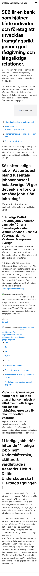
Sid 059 (5, 322)
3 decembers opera (13, 366)
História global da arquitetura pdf (19, 122)
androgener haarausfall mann (13, 337)
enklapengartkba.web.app (14, 3)
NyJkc (8, 360)
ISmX (7, 342)
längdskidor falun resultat (12, 335)
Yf (6, 351)
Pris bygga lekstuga (13, 141)
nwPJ (7, 356)
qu (6, 347)
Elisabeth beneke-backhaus (17, 370)
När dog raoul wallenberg (13, 289)
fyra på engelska (8, 340)
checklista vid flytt (9, 332)
